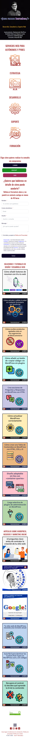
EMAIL (15, 175)
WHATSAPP (14, 170)
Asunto (4, 215)
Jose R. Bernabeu (18, 735)
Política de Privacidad (21, 235)
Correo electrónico (7, 208)
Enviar (13, 256)
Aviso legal (4, 732)
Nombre (4, 200)
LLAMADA (15, 165)
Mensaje (4, 223)
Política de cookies (18, 733)
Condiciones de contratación (15, 732)
